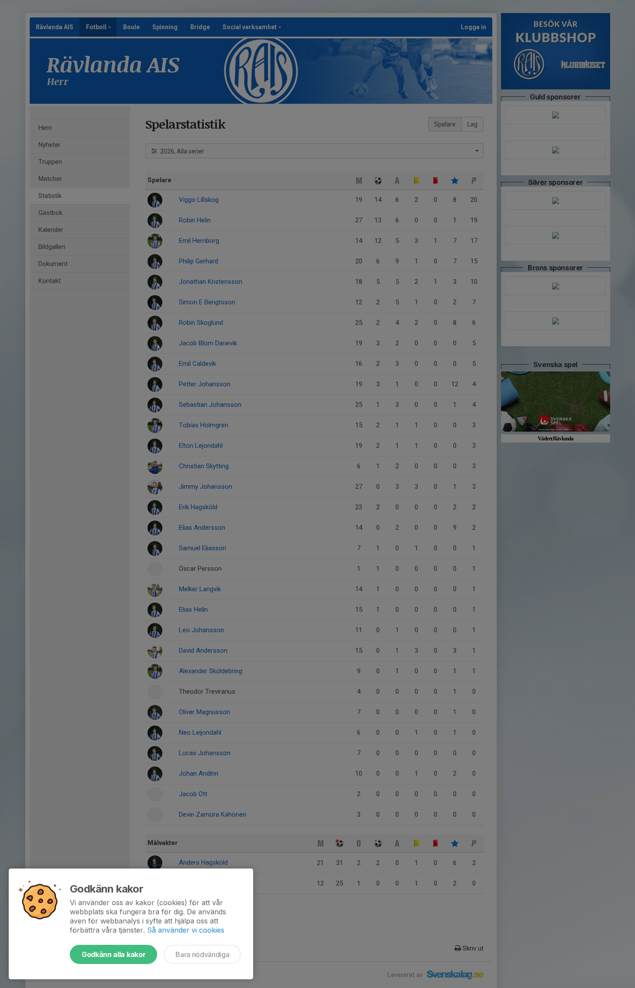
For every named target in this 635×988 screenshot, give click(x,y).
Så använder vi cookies (185, 930)
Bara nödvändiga (202, 954)
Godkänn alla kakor (113, 954)
